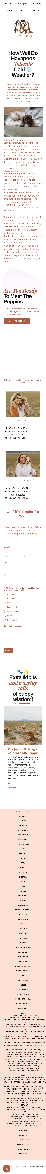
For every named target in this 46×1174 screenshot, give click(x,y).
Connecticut (23, 844)
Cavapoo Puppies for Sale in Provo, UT (24, 1100)
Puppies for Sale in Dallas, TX (24, 1018)
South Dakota (23, 1004)
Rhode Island (23, 994)
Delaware (23, 849)
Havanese (11, 594)
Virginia (23, 1135)
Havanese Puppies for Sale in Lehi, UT (25, 1089)
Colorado (23, 839)
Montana (23, 933)
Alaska (23, 821)
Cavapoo (11, 603)
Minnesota (23, 919)
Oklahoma (23, 980)
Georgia (23, 858)
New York (23, 961)
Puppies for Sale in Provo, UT (25, 1121)
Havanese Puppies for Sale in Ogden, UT (25, 1091)
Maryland (23, 905)
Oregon (23, 985)
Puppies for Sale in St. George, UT (24, 1119)
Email (7, 562)
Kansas (23, 886)
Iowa (23, 882)
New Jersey (23, 952)
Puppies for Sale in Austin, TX (24, 1070)
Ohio (23, 975)
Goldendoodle (13, 611)
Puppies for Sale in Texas (24, 1015)
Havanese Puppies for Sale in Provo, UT (25, 1107)
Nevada (23, 943)
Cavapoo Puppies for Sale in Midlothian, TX (25, 1036)
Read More (12, 788)
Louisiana (23, 896)
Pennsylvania (23, 990)
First (5, 557)
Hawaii (23, 863)
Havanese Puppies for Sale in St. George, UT (25, 1087)
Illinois (23, 872)
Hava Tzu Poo (13, 620)
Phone (7, 575)
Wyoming (23, 1154)
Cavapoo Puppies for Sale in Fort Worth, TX (25, 1059)
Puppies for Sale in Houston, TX (24, 1068)
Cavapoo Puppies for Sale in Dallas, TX (25, 1050)
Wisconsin (23, 1149)
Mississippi (23, 924)
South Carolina (23, 999)
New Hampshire (23, 947)
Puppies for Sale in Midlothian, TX (25, 1061)
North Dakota (23, 971)
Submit (8, 650)
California (23, 835)
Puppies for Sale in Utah (25, 1126)
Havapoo (11, 599)
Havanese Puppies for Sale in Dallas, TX (24, 1054)
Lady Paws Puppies (23, 29)
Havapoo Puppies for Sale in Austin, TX (25, 1024)
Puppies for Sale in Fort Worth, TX (25, 1066)
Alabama (23, 816)
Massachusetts (23, 910)
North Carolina (23, 966)
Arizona (23, 825)
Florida (23, 854)
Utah (23, 1075)
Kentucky (23, 891)
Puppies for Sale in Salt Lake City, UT (25, 1123)
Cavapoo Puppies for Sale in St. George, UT (25, 1077)
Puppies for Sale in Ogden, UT (25, 1116)
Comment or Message (13, 626)
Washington (23, 1140)
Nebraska (23, 938)
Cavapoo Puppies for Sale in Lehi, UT (24, 1098)
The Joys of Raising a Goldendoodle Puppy (23, 751)
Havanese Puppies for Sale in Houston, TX (25, 1043)
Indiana (23, 877)
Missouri (23, 929)
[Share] (6, 1168)
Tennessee (23, 1008)
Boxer (9, 616)
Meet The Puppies (17, 321)
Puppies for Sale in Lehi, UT (25, 1114)
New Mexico (23, 957)
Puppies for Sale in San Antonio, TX (25, 1063)
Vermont (23, 1130)
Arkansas (23, 830)
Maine (23, 900)
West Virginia (23, 1144)
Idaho (23, 868)
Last (25, 557)
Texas (23, 1013)
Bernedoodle (12, 607)
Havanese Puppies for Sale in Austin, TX (24, 1057)
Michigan (23, 915)
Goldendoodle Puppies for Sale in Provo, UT (25, 1080)
